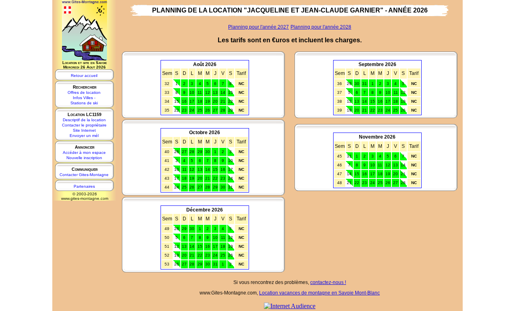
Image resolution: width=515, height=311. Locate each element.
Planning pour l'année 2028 (320, 27)
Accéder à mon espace (84, 152)
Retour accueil (84, 75)
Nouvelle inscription (84, 158)
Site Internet (84, 130)
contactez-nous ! (328, 282)
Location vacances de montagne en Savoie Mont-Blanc (319, 293)
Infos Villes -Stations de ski (84, 100)
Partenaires (84, 186)
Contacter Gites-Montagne (84, 174)
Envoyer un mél (84, 135)
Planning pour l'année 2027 (258, 27)
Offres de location (84, 92)
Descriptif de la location (84, 120)
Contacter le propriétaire (84, 125)
